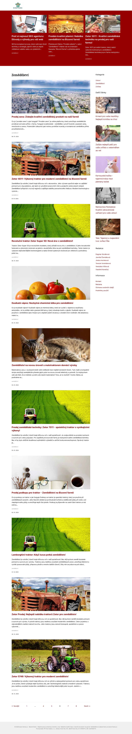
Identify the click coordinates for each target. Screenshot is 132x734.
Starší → (87, 706)
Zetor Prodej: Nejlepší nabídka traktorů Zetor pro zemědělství (44, 614)
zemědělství (15, 53)
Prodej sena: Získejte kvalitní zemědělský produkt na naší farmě (45, 116)
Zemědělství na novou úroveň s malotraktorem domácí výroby (44, 365)
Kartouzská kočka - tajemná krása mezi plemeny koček (104, 179)
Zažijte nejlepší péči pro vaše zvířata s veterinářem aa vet (107, 147)
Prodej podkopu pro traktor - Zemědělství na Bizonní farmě (43, 492)
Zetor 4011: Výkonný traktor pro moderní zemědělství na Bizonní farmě (49, 179)
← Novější (15, 706)
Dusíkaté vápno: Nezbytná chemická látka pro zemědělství (42, 303)
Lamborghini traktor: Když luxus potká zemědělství (38, 554)
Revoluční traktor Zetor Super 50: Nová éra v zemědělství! (42, 241)
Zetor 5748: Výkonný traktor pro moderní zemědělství (40, 676)
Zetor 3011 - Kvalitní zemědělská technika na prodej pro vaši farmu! (102, 39)
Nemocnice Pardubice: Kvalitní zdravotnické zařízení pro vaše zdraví (106, 210)
